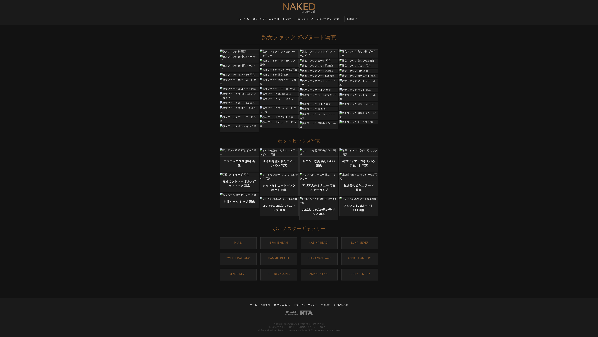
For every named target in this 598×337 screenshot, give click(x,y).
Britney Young (279, 273)
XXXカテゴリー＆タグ (264, 19)
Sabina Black (319, 242)
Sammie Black (278, 258)
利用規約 (325, 305)
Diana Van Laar (319, 258)
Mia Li (238, 242)
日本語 (350, 19)
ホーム (242, 19)
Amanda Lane (319, 273)
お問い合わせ (341, 305)
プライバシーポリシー (305, 305)
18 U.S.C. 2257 (282, 305)
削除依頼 (265, 305)
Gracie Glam (278, 242)
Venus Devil (238, 273)
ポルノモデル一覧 (326, 19)
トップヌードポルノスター (297, 19)
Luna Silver (359, 242)
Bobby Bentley (360, 273)
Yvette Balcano (238, 258)
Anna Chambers (360, 258)
